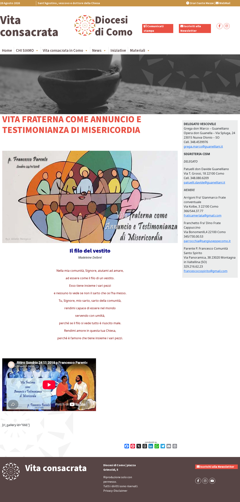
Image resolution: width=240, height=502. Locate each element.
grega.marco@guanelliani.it (203, 146)
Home (7, 50)
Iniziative (118, 50)
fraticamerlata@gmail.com (202, 215)
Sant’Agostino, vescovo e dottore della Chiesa (69, 3)
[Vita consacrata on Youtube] (212, 481)
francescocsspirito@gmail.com (205, 271)
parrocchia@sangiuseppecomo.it (207, 241)
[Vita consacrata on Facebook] (220, 26)
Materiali (137, 50)
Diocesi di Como (114, 26)
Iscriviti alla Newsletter (217, 467)
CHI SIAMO (25, 50)
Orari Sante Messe (201, 3)
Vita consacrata (29, 26)
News (96, 50)
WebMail (224, 3)
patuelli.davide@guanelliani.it (204, 182)
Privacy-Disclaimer (115, 491)
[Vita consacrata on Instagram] (227, 26)
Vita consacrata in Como (63, 50)
